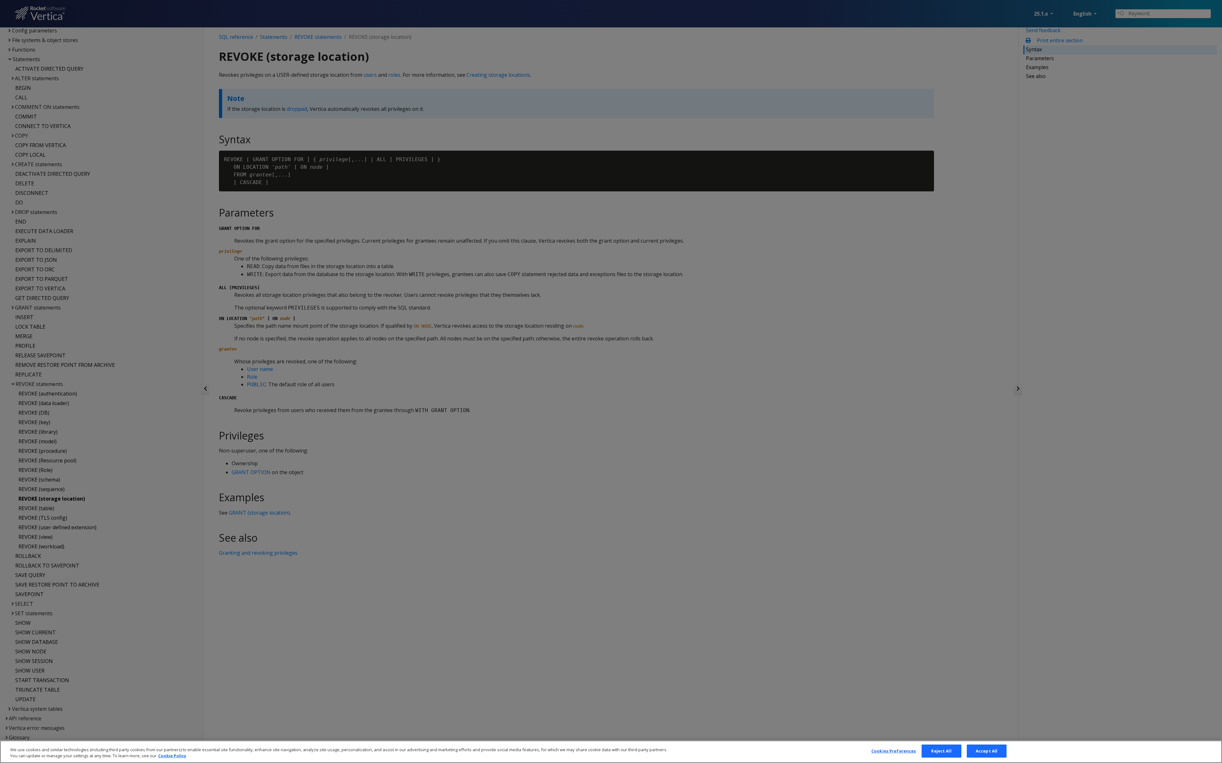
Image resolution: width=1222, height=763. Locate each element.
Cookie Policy (172, 756)
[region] (611, 751)
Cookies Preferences (893, 751)
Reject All (941, 751)
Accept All (986, 751)
